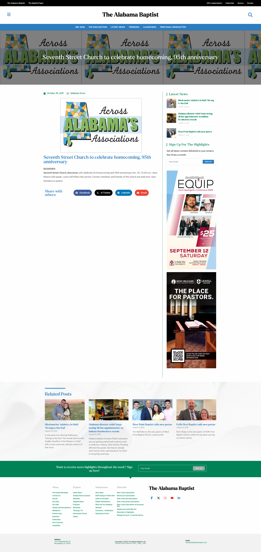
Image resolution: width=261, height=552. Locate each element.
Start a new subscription (125, 493)
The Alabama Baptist (16, 3)
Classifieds (149, 27)
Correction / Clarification (104, 511)
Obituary (98, 508)
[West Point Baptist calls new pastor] (171, 133)
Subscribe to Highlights (125, 512)
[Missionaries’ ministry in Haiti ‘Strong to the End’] (171, 103)
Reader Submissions (102, 502)
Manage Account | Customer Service (130, 515)
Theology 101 (78, 511)
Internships (56, 519)
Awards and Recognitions (61, 508)
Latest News (118, 27)
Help (139, 543)
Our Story (55, 502)
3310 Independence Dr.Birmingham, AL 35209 (62, 542)
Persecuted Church (80, 514)
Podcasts (76, 505)
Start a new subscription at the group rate (130, 505)
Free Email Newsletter (173, 27)
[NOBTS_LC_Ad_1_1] (191, 320)
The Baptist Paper (36, 3)
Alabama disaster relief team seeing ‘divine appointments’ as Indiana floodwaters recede (195, 117)
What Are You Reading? (104, 505)
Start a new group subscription (128, 502)
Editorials (76, 499)
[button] (250, 15)
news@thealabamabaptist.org (196, 542)
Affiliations (56, 511)
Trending (134, 27)
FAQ (144, 543)
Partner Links (57, 514)
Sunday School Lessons (81, 496)
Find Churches (57, 522)
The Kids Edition (97, 27)
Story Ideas (99, 493)
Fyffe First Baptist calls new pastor (195, 424)
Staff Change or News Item (105, 496)
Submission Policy (102, 514)
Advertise (55, 517)
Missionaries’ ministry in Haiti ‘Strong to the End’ (196, 101)
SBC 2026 (80, 27)
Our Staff (55, 505)
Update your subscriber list (126, 509)
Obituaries (76, 508)
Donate (55, 499)
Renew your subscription (126, 496)
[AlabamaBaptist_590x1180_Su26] (191, 220)
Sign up (208, 162)
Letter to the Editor (102, 499)
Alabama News (77, 93)
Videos (75, 517)
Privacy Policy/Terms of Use (125, 543)
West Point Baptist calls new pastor (195, 132)
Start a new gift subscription (127, 499)
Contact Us (56, 496)
